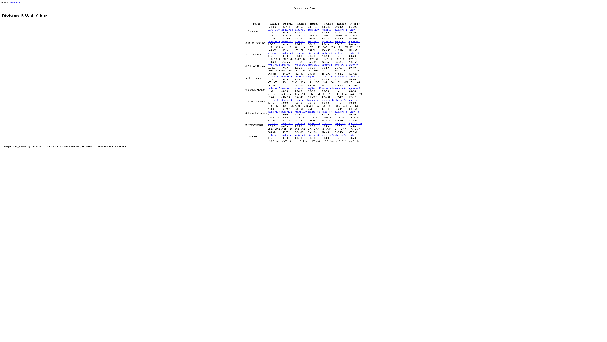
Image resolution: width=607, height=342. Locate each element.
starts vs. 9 (313, 29)
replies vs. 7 (287, 53)
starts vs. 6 (273, 100)
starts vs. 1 (340, 41)
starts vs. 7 (313, 41)
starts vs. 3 (300, 29)
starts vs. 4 (354, 29)
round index (16, 2)
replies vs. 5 (354, 41)
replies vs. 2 (341, 29)
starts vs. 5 (300, 41)
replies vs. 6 (287, 29)
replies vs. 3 (328, 41)
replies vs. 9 (274, 41)
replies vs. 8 (287, 41)
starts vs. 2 (327, 53)
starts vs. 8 (313, 53)
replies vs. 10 (341, 53)
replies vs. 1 (301, 53)
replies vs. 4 (328, 29)
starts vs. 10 (274, 29)
